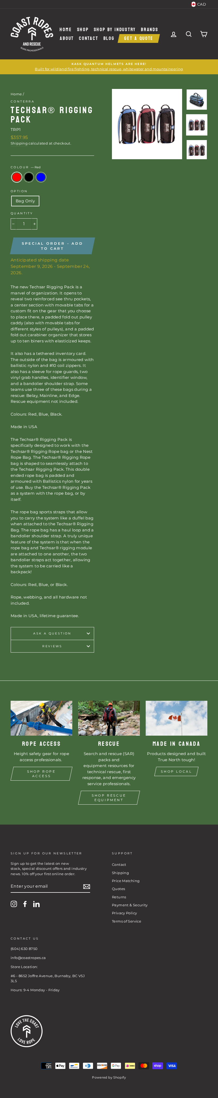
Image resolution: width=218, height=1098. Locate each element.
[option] (109, 66)
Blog (109, 38)
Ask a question (52, 633)
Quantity (22, 213)
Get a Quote (138, 38)
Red (17, 177)
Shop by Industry (115, 29)
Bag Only (25, 200)
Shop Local (176, 771)
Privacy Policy (124, 913)
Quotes (118, 889)
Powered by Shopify (109, 1077)
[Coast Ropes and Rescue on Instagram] (14, 904)
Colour (25, 167)
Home (66, 29)
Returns (119, 897)
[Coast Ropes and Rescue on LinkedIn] (36, 904)
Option (19, 191)
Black (29, 177)
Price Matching (126, 881)
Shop (83, 29)
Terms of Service (126, 921)
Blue (41, 177)
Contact (88, 38)
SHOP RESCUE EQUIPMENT (109, 797)
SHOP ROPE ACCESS (41, 773)
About (67, 38)
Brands (149, 29)
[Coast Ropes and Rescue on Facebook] (25, 904)
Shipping (19, 143)
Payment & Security (130, 905)
